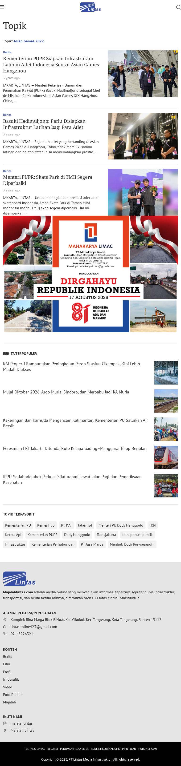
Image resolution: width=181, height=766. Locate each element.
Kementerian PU (18, 525)
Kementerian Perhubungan (53, 544)
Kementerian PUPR (43, 534)
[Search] (178, 7)
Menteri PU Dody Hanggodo (121, 525)
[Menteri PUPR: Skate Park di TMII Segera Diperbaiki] (143, 192)
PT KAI (66, 525)
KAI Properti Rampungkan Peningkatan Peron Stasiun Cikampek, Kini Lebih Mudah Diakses (71, 366)
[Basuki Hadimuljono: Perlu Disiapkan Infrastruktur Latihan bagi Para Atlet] (143, 136)
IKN (153, 525)
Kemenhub (46, 525)
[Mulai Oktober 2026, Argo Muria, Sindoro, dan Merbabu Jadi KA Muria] (166, 401)
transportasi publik (137, 534)
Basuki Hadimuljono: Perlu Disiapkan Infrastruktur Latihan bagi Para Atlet (44, 124)
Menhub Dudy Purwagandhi (132, 544)
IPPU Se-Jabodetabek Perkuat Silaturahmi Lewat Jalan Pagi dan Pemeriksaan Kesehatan (72, 479)
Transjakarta (106, 534)
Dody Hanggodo (77, 534)
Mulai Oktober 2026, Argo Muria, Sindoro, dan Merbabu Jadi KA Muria (66, 392)
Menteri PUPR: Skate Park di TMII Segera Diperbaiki (47, 180)
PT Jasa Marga (92, 544)
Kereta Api (13, 534)
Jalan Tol (85, 525)
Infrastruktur (15, 544)
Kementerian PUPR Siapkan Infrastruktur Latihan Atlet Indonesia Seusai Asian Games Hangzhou (51, 64)
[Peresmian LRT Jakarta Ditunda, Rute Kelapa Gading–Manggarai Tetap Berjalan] (166, 457)
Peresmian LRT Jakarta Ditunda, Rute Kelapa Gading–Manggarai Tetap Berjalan (75, 448)
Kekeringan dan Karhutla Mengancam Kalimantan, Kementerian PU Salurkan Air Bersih (75, 423)
